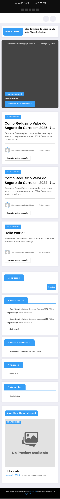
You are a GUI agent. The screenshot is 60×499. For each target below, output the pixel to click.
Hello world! (11, 98)
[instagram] (33, 10)
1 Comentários (44, 252)
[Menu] (5, 19)
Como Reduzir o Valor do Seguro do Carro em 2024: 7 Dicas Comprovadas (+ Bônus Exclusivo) (30, 180)
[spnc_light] (53, 19)
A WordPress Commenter (19, 351)
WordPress (33, 491)
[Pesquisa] (46, 18)
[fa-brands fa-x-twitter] (26, 10)
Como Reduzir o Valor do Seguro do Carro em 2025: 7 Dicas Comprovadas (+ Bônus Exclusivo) (32, 30)
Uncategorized (15, 94)
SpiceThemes (30, 494)
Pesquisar (14, 278)
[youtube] (37, 10)
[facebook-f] (22, 10)
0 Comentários (44, 150)
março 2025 (14, 374)
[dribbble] (30, 10)
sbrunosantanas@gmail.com (21, 43)
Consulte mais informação (20, 104)
